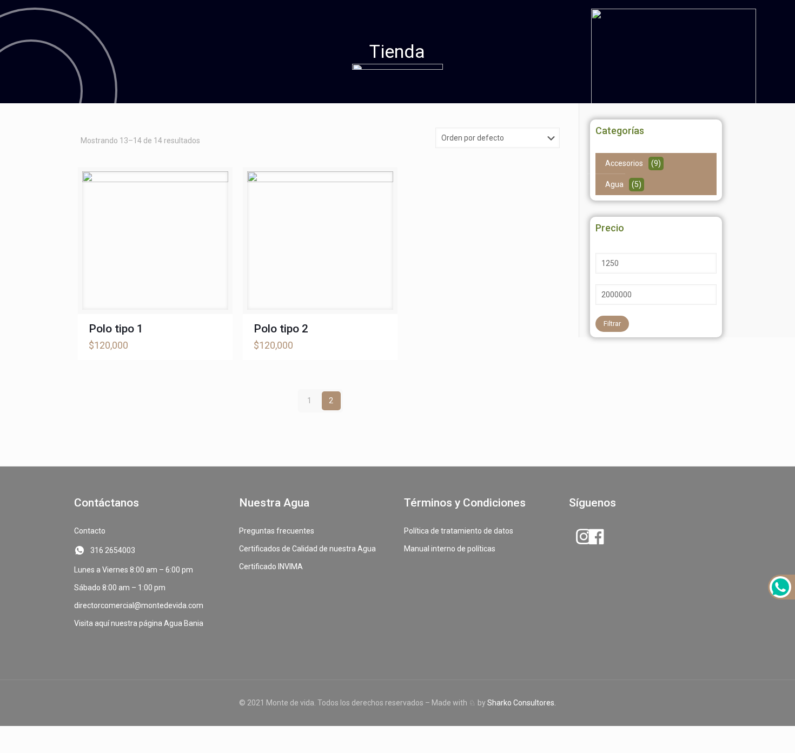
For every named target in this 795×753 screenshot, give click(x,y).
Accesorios (624, 163)
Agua (614, 184)
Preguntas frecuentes (276, 531)
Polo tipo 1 (116, 328)
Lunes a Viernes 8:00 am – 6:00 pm (133, 569)
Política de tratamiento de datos (458, 531)
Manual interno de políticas (449, 548)
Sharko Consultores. (521, 702)
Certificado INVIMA (271, 566)
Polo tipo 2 (281, 328)
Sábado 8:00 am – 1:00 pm (119, 587)
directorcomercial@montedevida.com (138, 605)
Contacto (89, 531)
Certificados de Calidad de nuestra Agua (307, 548)
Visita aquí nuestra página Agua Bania (138, 623)
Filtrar (612, 323)
